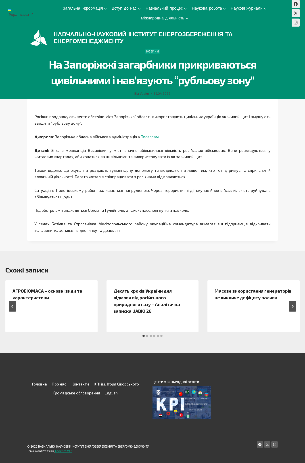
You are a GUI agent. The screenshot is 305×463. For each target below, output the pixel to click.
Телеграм (150, 136)
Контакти (80, 383)
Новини (152, 51)
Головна (39, 383)
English (111, 392)
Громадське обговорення (76, 392)
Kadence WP (63, 451)
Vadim (144, 93)
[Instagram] (296, 23)
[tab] (143, 336)
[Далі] (292, 306)
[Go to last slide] (12, 306)
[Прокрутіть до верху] (294, 455)
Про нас (59, 383)
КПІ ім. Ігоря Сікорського (116, 383)
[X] (296, 13)
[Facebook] (296, 4)
